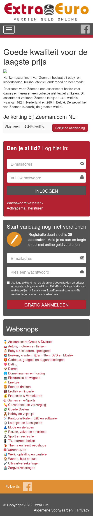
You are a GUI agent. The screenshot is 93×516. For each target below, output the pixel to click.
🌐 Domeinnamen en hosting (24, 373)
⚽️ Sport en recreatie (18, 436)
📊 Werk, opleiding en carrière (25, 454)
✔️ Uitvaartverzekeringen (21, 463)
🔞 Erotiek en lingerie (18, 391)
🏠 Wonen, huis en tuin (20, 458)
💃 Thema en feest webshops (24, 445)
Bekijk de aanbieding (70, 128)
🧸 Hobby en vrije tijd (18, 413)
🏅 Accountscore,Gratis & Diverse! (28, 341)
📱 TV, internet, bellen (19, 440)
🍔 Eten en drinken (17, 386)
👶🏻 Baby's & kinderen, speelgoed (27, 350)
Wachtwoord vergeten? (25, 202)
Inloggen (46, 191)
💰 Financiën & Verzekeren (22, 395)
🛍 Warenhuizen (14, 449)
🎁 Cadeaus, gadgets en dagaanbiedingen (34, 359)
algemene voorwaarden (56, 282)
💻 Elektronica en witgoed (21, 377)
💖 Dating (10, 364)
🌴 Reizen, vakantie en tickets (24, 431)
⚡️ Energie (11, 382)
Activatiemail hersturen (25, 208)
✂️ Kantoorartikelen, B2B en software (30, 418)
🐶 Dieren (10, 368)
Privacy (83, 510)
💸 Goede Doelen (16, 409)
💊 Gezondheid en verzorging (24, 404)
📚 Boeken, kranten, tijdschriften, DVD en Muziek (38, 355)
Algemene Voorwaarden (53, 510)
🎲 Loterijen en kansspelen (22, 422)
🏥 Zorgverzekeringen (19, 467)
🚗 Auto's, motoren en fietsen (24, 346)
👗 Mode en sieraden (18, 427)
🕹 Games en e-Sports (19, 400)
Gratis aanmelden (46, 305)
